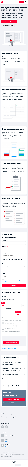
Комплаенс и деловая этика (7, 456)
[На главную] (10, 2)
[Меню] (25, 2)
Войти (21, 2)
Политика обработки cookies (17, 454)
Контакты (3, 452)
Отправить (14, 285)
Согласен (18, 465)
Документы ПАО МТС (6, 454)
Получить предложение (11, 342)
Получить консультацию (9, 21)
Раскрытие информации (11, 452)
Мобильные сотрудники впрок (9, 348)
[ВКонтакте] (2, 426)
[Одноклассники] (6, 426)
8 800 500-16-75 (8, 403)
